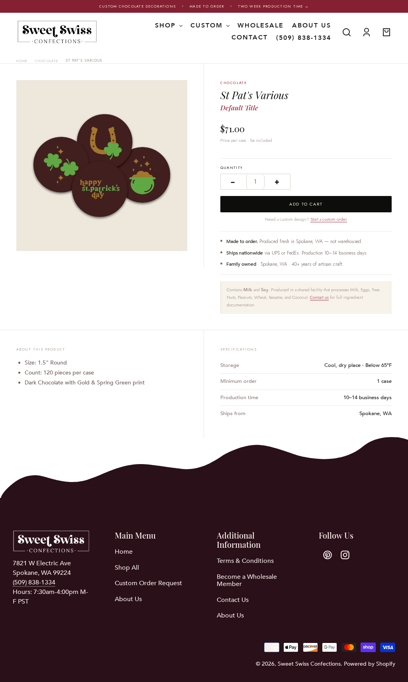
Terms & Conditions (245, 561)
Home (21, 60)
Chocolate (46, 60)
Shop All (127, 567)
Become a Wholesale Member (247, 580)
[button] (346, 32)
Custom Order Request (148, 583)
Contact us (319, 297)
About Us (128, 599)
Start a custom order (328, 219)
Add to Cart (306, 204)
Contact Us (233, 600)
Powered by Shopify (369, 664)
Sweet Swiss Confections (309, 664)
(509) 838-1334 (303, 37)
